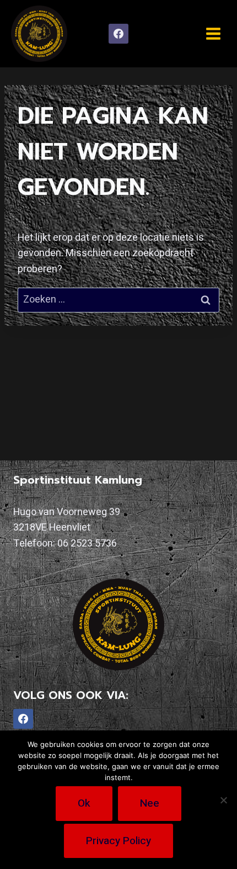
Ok (84, 803)
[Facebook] (118, 34)
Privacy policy (118, 841)
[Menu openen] (213, 33)
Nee (149, 803)
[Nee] (223, 800)
